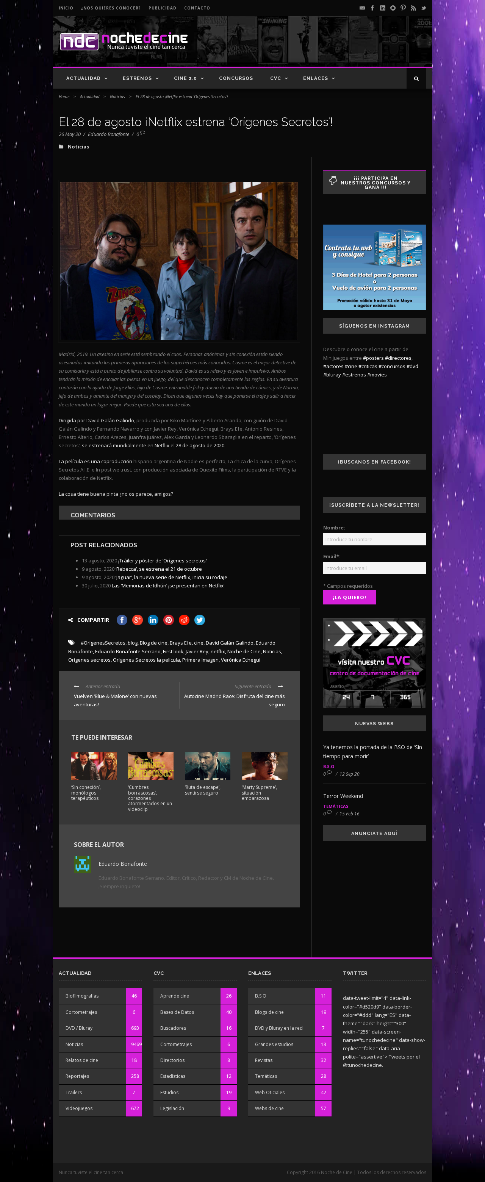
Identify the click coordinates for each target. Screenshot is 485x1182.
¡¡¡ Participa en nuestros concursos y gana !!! (376, 183)
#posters (373, 357)
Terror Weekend (343, 795)
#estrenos (354, 374)
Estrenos (137, 78)
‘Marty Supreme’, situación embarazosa (259, 792)
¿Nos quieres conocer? (111, 8)
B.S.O (328, 766)
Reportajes (77, 1076)
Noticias (117, 96)
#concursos (392, 366)
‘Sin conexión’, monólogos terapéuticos (86, 792)
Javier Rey (197, 651)
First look (173, 651)
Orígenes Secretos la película (146, 659)
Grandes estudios (274, 1044)
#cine (351, 366)
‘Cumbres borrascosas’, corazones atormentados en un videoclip (150, 798)
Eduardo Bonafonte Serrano (128, 651)
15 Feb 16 (350, 813)
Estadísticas (172, 1076)
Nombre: (334, 527)
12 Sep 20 (350, 774)
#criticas (367, 366)
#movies (377, 374)
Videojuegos (79, 1108)
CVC (275, 78)
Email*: (332, 556)
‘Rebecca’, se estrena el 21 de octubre (159, 568)
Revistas (263, 1060)
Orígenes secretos (89, 659)
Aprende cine (174, 996)
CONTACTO (197, 8)
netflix (218, 651)
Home (64, 96)
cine (198, 642)
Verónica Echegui (240, 659)
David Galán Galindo (229, 642)
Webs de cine (269, 1108)
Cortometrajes (81, 1012)
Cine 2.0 (185, 78)
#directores (398, 357)
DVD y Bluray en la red (279, 1028)
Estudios (169, 1092)
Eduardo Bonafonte (108, 134)
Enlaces (315, 78)
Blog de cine (153, 642)
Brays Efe (181, 642)
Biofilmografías (82, 996)
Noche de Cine (244, 651)
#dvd (412, 366)
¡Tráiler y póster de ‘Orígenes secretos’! (163, 560)
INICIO (66, 8)
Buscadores (173, 1028)
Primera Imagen (200, 659)
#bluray (332, 374)
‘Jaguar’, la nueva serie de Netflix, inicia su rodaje (171, 577)
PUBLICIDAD (163, 8)
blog (133, 642)
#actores (333, 366)
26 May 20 (70, 134)
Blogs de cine (269, 1012)
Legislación (172, 1108)
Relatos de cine (82, 1060)
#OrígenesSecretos (103, 642)
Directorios (172, 1060)
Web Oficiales (270, 1092)
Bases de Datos (177, 1012)
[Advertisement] (337, 48)
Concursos (236, 78)
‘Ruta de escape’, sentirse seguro (203, 790)
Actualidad (83, 78)
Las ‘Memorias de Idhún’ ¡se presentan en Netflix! (168, 585)
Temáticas (336, 806)
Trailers (74, 1092)
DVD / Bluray (79, 1028)
